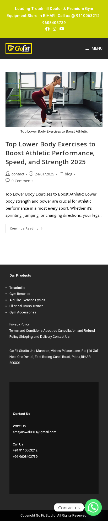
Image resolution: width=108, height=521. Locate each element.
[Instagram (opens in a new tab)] (54, 28)
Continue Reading (28, 227)
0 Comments (23, 180)
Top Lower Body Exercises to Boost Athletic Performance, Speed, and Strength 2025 (51, 153)
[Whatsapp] (93, 507)
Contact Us (61, 337)
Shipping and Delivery (35, 337)
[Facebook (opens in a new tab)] (47, 28)
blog (68, 173)
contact (18, 173)
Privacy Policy (19, 324)
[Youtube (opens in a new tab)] (61, 28)
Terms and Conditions (25, 331)
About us (50, 331)
